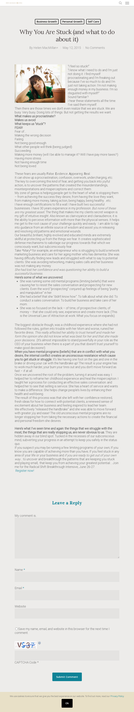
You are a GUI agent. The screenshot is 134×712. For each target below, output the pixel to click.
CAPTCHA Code (25, 662)
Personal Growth (72, 21)
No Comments (95, 48)
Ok (67, 703)
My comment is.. (26, 515)
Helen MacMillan (45, 48)
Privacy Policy (117, 696)
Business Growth (47, 21)
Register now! (25, 470)
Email (19, 588)
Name (20, 570)
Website (20, 606)
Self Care (93, 21)
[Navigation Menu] (127, 3)
